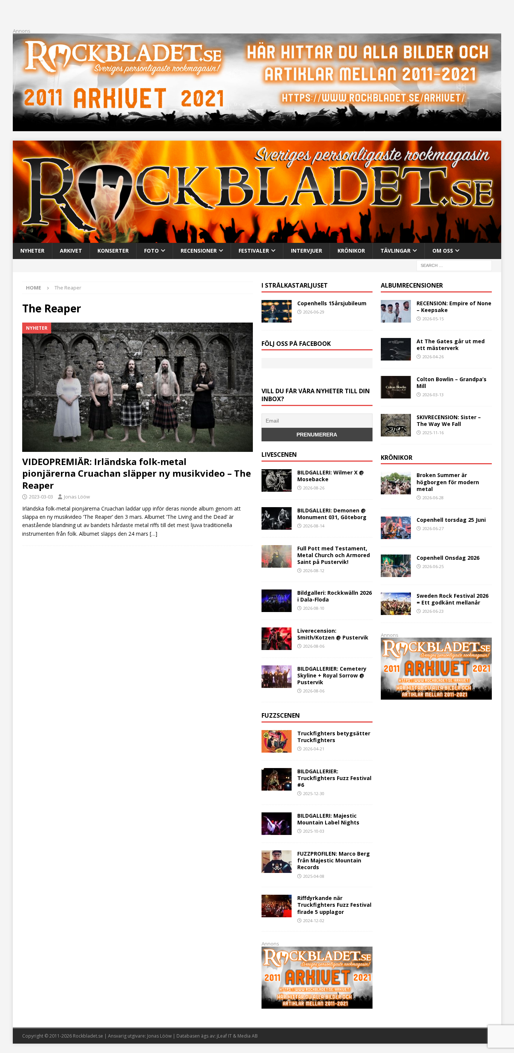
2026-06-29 (313, 312)
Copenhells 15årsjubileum (331, 303)
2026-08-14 (313, 526)
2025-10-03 (313, 831)
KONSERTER (113, 250)
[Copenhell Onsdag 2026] (396, 566)
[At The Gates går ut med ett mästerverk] (396, 349)
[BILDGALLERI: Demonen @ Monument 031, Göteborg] (277, 518)
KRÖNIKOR (351, 250)
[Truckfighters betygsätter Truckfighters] (277, 741)
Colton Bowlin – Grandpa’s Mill (452, 382)
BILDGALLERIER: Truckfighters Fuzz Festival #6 (334, 778)
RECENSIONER (199, 250)
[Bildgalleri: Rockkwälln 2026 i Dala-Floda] (277, 600)
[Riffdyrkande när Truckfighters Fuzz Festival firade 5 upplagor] (277, 906)
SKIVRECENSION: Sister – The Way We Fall (449, 420)
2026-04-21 (313, 748)
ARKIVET (71, 250)
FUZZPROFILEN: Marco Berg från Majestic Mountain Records (333, 860)
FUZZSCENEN (281, 715)
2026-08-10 (313, 608)
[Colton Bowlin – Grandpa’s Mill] (396, 387)
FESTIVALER (254, 250)
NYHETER (32, 250)
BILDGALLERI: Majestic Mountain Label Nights (328, 819)
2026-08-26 (313, 488)
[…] (153, 533)
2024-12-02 (313, 920)
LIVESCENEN (279, 454)
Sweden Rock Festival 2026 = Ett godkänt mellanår (452, 599)
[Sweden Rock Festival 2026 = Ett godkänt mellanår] (396, 603)
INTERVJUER (306, 250)
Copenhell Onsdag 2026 (448, 557)
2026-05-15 (433, 318)
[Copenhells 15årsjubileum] (277, 311)
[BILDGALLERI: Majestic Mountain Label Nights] (277, 823)
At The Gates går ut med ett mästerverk (451, 345)
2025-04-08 (313, 876)
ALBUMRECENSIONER (412, 285)
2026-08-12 (313, 570)
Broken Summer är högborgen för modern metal (448, 481)
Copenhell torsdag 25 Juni (451, 519)
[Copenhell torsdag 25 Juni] (396, 528)
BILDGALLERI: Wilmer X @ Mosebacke (330, 476)
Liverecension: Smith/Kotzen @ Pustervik (332, 634)
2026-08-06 (313, 646)
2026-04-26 (433, 356)
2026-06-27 (433, 528)
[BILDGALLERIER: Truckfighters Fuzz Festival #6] (277, 779)
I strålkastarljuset (295, 285)
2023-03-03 (41, 496)
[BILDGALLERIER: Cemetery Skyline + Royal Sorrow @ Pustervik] (277, 676)
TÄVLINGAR (395, 250)
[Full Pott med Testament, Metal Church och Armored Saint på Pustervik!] (277, 556)
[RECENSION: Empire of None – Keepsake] (396, 311)
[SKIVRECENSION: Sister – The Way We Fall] (396, 425)
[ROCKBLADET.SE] (257, 238)
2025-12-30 (313, 793)
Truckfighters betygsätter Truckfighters (333, 737)
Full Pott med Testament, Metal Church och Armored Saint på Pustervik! (333, 555)
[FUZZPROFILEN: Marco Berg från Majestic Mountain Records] (277, 861)
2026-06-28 (433, 497)
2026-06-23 (433, 611)
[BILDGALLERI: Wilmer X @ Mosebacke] (277, 480)
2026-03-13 (433, 394)
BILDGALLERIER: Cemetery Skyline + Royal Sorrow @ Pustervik (331, 675)
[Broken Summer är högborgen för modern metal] (396, 483)
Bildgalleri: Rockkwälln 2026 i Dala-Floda (334, 596)
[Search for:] (454, 264)
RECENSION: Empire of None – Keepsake (454, 307)
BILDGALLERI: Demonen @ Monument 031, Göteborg (331, 514)
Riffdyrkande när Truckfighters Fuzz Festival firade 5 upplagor (334, 904)
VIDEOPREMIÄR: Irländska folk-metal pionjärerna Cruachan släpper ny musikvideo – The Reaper (136, 473)
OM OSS (442, 250)
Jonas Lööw (77, 496)
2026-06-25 (433, 566)
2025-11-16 (433, 432)
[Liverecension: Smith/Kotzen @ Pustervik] (277, 638)
